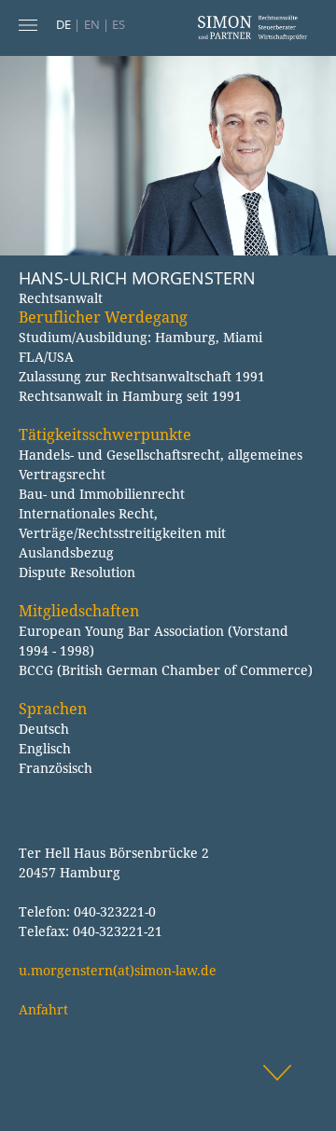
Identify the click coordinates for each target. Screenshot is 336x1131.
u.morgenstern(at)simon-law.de (118, 970)
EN (92, 24)
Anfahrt (43, 1009)
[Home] (252, 35)
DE (63, 24)
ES (118, 24)
